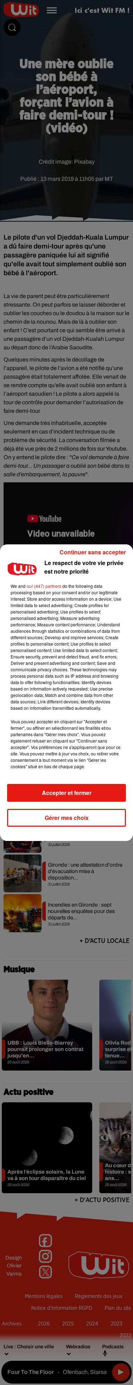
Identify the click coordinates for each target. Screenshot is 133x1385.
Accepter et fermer (67, 793)
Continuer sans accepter (93, 552)
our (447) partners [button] (44, 586)
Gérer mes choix (67, 818)
